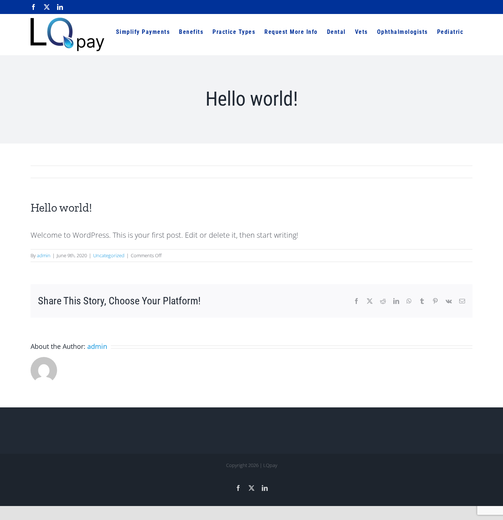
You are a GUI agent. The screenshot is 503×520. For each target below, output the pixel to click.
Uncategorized (108, 255)
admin (43, 255)
